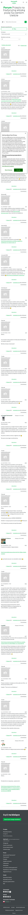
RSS (4, 883)
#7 (26, 267)
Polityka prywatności (9, 910)
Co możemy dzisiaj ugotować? (10, 867)
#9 (26, 333)
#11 (26, 400)
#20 (26, 747)
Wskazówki (5, 865)
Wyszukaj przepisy (7, 831)
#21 (26, 774)
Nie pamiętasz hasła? (8, 847)
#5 (26, 206)
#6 (26, 238)
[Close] (25, 133)
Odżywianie (6, 863)
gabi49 (3, 625)
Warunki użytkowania (20, 907)
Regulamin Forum (7, 871)
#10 (26, 368)
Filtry (15, 29)
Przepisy (5, 829)
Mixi (3, 740)
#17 (26, 636)
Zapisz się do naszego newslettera (12, 819)
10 (2, 39)
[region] (14, 153)
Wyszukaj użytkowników (8, 881)
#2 (26, 91)
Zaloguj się (5, 843)
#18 (26, 678)
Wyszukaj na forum (7, 879)
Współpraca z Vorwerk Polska (10, 869)
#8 (26, 300)
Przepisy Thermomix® (7, 415)
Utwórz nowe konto (7, 845)
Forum (4, 852)
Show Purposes (8, 170)
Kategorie (5, 833)
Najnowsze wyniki (6, 34)
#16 (26, 584)
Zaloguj (8, 74)
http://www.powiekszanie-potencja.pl (15, 275)
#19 (26, 712)
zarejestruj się (16, 74)
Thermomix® (6, 857)
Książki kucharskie (7, 861)
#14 (26, 506)
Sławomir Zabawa (6, 538)
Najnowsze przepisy (7, 835)
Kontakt (13, 907)
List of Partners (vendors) (8, 166)
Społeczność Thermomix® (9, 855)
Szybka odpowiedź (6, 45)
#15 (26, 545)
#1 (26, 60)
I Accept (18, 170)
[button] (1, 2)
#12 (26, 422)
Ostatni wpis (24, 45)
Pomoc (14, 913)
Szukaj (4, 875)
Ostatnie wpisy (6, 849)
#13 (26, 463)
